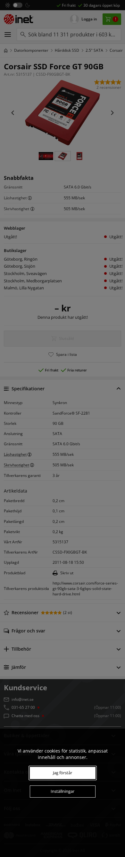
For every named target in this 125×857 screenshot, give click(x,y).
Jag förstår (62, 773)
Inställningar (62, 791)
